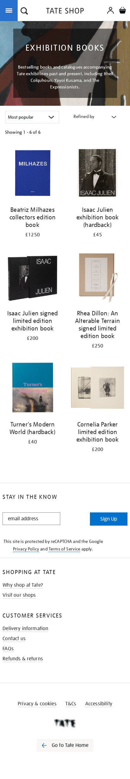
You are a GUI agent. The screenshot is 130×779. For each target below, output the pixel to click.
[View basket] (122, 11)
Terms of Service (64, 549)
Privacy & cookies (37, 704)
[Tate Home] (65, 723)
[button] (24, 11)
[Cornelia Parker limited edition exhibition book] (97, 388)
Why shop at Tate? (23, 585)
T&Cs (70, 704)
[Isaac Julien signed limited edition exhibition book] (32, 277)
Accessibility (98, 704)
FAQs (8, 649)
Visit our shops (19, 595)
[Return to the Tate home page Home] (65, 12)
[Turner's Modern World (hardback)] (32, 388)
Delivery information (25, 628)
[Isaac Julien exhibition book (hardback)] (97, 174)
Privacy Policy (26, 549)
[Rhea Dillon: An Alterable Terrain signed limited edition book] (97, 277)
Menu (10, 10)
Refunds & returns (23, 659)
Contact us (14, 638)
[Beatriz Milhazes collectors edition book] (32, 174)
